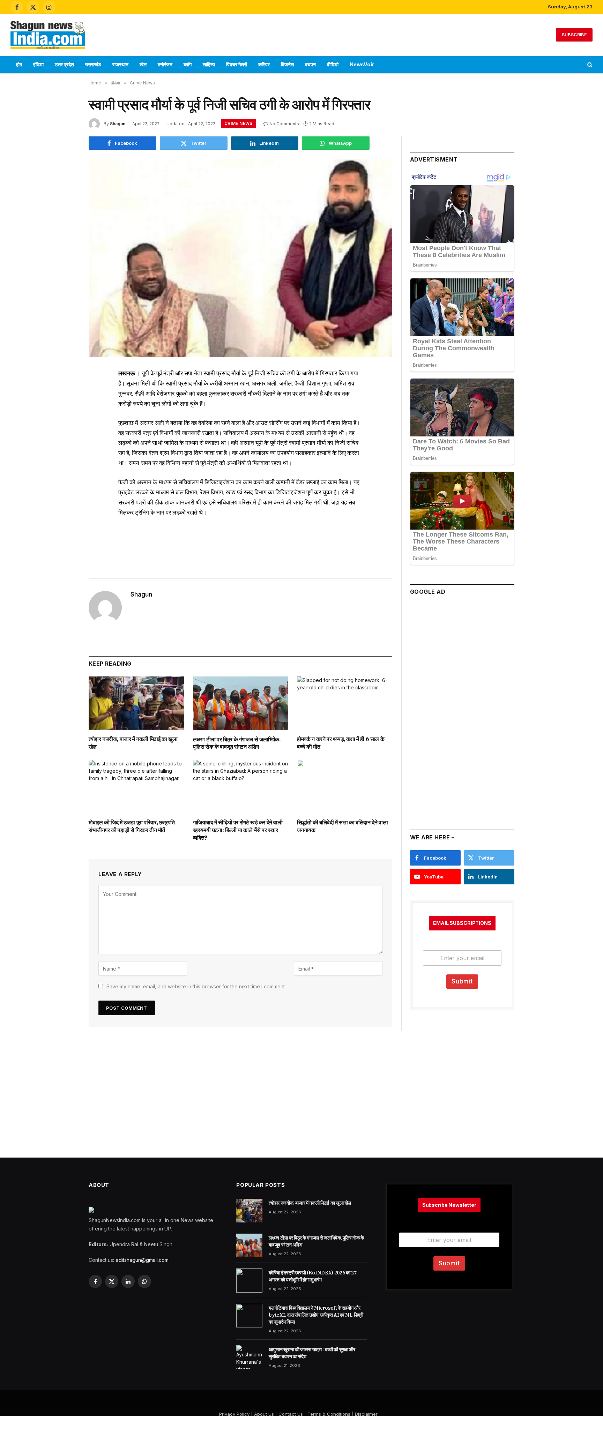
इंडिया (38, 64)
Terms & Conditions (328, 1414)
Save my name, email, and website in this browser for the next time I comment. (196, 986)
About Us (264, 1414)
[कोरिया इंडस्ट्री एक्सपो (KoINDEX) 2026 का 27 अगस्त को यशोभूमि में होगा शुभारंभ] (249, 1280)
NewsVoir (362, 64)
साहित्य (209, 64)
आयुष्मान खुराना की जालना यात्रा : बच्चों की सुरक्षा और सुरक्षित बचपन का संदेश (312, 1353)
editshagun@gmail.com (142, 1260)
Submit (462, 981)
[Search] (589, 65)
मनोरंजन (165, 64)
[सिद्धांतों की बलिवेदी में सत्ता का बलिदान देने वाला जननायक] (344, 786)
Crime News (238, 123)
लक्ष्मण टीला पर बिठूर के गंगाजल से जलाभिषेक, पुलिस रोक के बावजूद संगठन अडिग (237, 743)
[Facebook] (64, 390)
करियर (264, 64)
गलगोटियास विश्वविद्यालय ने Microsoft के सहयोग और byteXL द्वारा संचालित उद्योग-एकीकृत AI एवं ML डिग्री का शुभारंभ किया (316, 1315)
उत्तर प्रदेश (64, 64)
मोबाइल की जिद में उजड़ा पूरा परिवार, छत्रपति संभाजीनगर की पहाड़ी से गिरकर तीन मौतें (132, 826)
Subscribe (574, 34)
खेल (143, 64)
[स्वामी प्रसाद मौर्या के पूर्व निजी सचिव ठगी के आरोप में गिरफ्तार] (240, 258)
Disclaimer (366, 1414)
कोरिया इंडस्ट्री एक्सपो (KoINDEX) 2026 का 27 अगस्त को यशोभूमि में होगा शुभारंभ (312, 1276)
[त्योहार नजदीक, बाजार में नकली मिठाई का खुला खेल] (136, 703)
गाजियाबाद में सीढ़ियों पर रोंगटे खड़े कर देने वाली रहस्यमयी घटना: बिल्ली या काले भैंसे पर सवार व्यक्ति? (238, 830)
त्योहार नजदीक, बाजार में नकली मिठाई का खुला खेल (133, 742)
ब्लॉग (188, 64)
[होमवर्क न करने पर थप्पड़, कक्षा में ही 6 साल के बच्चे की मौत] (344, 703)
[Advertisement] (301, 34)
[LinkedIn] (64, 427)
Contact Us (290, 1414)
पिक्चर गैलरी (236, 64)
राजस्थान (120, 64)
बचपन (310, 64)
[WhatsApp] (64, 446)
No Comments (284, 123)
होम (19, 64)
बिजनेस (287, 64)
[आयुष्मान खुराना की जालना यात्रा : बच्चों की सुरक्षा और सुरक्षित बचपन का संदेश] (249, 1357)
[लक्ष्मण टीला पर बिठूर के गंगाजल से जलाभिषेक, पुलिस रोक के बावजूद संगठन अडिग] (240, 703)
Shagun (117, 123)
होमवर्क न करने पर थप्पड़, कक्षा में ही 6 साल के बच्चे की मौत (340, 742)
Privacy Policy (234, 1414)
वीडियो (332, 64)
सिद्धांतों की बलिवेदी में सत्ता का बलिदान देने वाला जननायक (342, 826)
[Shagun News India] (47, 34)
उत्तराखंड (93, 64)
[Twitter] (64, 409)
